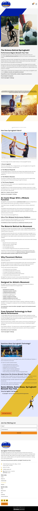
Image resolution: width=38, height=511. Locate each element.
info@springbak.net (7, 469)
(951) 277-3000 (6, 467)
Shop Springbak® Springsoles (9, 391)
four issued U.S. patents (30, 228)
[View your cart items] (33, 4)
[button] (36, 4)
